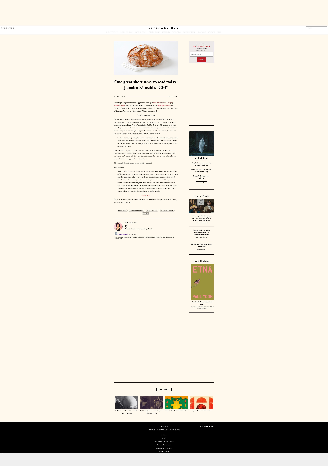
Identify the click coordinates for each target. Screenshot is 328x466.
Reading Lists (177, 32)
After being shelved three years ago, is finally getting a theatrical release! (201, 218)
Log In (220, 32)
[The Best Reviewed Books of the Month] (202, 282)
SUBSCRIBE (201, 59)
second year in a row (164, 105)
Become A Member (154, 32)
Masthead (164, 435)
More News (201, 182)
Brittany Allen (119, 96)
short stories (146, 213)
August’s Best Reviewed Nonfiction (176, 411)
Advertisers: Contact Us (164, 448)
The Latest (164, 389)
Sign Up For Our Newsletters (164, 442)
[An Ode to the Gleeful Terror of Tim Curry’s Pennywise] (126, 407)
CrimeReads (211, 32)
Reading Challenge (190, 32)
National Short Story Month (137, 210)
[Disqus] (146, 252)
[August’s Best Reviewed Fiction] (201, 407)
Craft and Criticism (112, 32)
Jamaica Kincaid (122, 210)
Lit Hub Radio (166, 32)
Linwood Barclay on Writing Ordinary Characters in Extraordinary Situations (201, 232)
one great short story (152, 210)
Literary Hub (164, 28)
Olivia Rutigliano (202, 223)
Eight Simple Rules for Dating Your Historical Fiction (151, 412)
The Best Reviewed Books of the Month (202, 303)
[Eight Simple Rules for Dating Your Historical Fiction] (151, 407)
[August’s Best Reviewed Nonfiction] (176, 407)
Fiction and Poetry (127, 32)
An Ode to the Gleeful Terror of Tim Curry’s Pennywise (126, 412)
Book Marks (202, 32)
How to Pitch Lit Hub (164, 445)
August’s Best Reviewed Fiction (201, 411)
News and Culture (140, 32)
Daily (201, 158)
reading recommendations (167, 210)
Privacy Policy (164, 451)
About (164, 438)
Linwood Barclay (202, 237)
